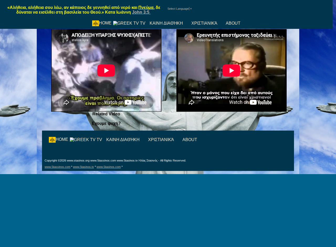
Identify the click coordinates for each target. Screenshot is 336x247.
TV (142, 23)
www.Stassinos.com (57, 166)
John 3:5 (140, 12)
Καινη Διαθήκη (166, 23)
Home (105, 23)
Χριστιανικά (204, 23)
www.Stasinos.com (109, 166)
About (233, 23)
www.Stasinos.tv (83, 166)
